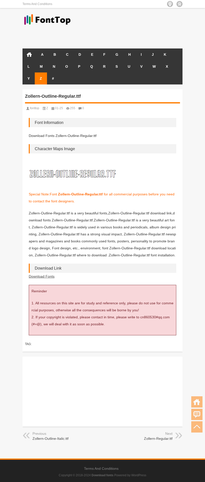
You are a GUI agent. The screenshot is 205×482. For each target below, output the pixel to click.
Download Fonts (41, 276)
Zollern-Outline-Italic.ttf (50, 439)
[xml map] (179, 4)
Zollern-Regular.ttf (158, 439)
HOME (29, 54)
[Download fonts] (47, 14)
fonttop (34, 108)
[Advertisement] (124, 35)
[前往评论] (196, 414)
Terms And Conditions (37, 4)
